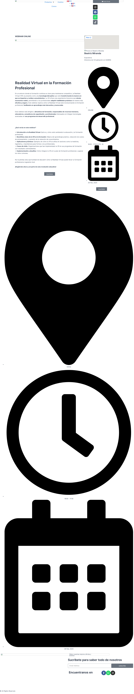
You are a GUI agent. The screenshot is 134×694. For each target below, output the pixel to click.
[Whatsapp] (95, 17)
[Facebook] (95, 12)
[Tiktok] (95, 22)
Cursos (54, 6)
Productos (48, 2)
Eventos (60, 2)
